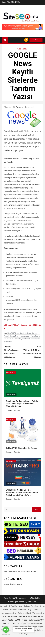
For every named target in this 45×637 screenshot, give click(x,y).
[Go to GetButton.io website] (6, 634)
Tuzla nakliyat (38, 613)
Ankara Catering (31, 606)
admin (8, 107)
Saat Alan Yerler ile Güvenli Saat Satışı (20, 571)
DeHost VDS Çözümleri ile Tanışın (21, 448)
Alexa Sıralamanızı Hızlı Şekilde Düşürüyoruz (11, 351)
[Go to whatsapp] (6, 629)
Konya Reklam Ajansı (13, 584)
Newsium (20, 601)
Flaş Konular (36, 40)
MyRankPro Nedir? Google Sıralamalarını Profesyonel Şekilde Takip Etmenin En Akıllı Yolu (22, 492)
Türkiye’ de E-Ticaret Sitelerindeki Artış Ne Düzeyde (32, 351)
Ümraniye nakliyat (8, 613)
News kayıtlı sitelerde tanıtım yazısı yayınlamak (22, 340)
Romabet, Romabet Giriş (20, 609)
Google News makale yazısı (19, 336)
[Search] (21, 39)
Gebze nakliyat (24, 613)
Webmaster (22, 49)
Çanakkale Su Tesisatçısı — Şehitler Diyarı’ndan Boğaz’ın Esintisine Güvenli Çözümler (22, 404)
